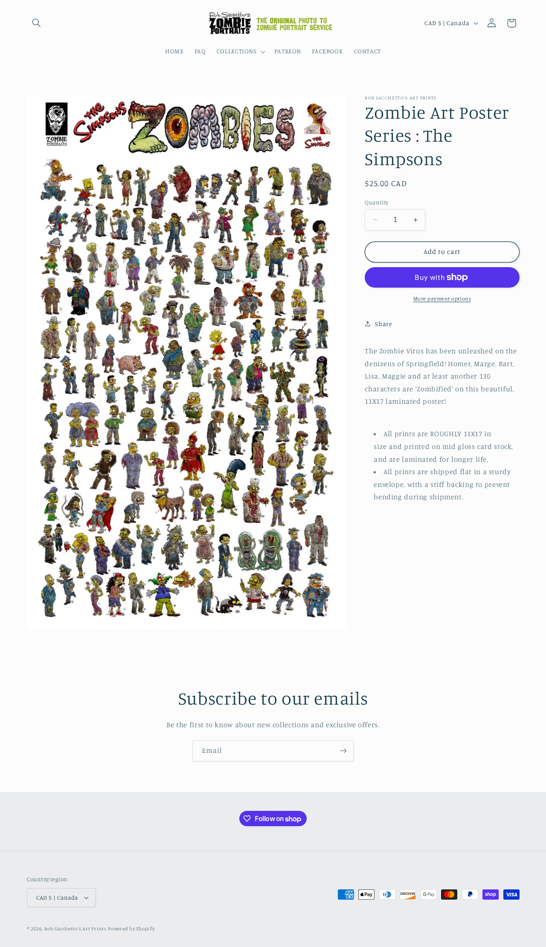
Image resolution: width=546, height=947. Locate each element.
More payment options (442, 298)
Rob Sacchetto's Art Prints (75, 929)
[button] (36, 23)
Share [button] (383, 323)
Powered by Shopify (131, 929)
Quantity (376, 202)
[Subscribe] (343, 750)
